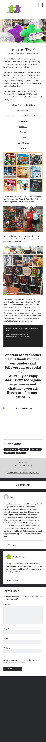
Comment (7, 604)
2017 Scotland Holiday (23, 465)
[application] (23, 336)
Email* (5, 638)
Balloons (24, 449)
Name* (6, 629)
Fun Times (21, 453)
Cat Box (23, 137)
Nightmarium (23, 121)
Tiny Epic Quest (23, 110)
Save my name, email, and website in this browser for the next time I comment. (22, 661)
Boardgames (36, 449)
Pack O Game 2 (23, 143)
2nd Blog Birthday (11, 449)
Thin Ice (23, 132)
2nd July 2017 (34, 53)
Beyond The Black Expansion (31, 116)
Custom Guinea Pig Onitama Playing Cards (23, 472)
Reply (14, 545)
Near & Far (23, 126)
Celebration (9, 453)
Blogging (17, 444)
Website (6, 648)
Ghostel (23, 148)
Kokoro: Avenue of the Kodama (23, 105)
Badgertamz (21, 53)
